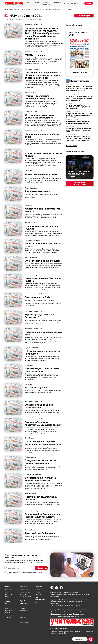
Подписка (57, 2)
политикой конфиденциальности (24, 572)
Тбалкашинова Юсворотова (34, 474)
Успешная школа (24, 589)
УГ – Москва (47, 9)
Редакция (37, 589)
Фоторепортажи (75, 151)
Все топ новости (71, 146)
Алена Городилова (31, 223)
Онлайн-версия (24, 622)
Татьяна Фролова (30, 457)
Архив (84, 72)
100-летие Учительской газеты (31, 9)
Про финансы (8, 610)
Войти (88, 3)
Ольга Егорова (29, 438)
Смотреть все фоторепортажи (79, 183)
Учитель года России (25, 596)
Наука (6, 592)
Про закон (7, 596)
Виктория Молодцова (32, 275)
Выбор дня (7, 601)
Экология (7, 599)
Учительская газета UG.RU (33, 24)
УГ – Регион (68, 9)
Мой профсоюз (57, 9)
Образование (8, 589)
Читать (75, 72)
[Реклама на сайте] (90, 639)
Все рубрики (7, 617)
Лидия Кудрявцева (31, 188)
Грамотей (7, 608)
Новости (28, 2)
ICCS (36, 597)
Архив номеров (46, 3)
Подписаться (42, 568)
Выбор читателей (79, 80)
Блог (37, 2)
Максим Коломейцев (32, 511)
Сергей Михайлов (31, 111)
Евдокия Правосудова (32, 348)
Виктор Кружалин (31, 257)
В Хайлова (28, 205)
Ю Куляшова (29, 365)
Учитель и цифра (9, 615)
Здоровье (7, 612)
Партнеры (38, 594)
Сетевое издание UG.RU (11, 9)
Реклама (37, 592)
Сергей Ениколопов (31, 150)
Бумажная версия (25, 620)
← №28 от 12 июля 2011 (14, 19)
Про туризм (7, 603)
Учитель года (8, 606)
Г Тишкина (28, 170)
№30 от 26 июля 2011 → (38, 19)
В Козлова (28, 384)
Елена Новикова (30, 493)
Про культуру (8, 594)
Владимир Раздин (31, 92)
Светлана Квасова (30, 530)
